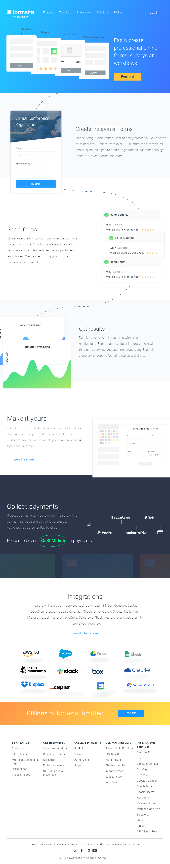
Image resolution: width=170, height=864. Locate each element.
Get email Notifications (119, 748)
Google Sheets (145, 792)
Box (139, 758)
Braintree (79, 754)
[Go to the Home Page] (21, 13)
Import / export (115, 771)
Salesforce (143, 814)
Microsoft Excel (146, 803)
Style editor (19, 748)
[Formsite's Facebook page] (82, 850)
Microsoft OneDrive (148, 809)
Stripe (77, 765)
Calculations (19, 769)
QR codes (49, 759)
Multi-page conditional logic (26, 761)
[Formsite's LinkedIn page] (88, 850)
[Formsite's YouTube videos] (95, 850)
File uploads (19, 754)
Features (48, 12)
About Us (76, 844)
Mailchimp (143, 797)
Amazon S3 (144, 752)
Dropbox (142, 775)
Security (61, 844)
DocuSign (142, 769)
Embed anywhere (53, 765)
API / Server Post (147, 831)
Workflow (111, 782)
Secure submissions (55, 748)
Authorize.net (82, 759)
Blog (102, 844)
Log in (154, 12)
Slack (140, 820)
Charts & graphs (115, 765)
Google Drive (144, 786)
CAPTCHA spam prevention (53, 773)
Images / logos (21, 774)
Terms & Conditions (41, 844)
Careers (90, 844)
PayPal (78, 748)
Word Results (114, 759)
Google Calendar (147, 780)
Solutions (102, 12)
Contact (135, 844)
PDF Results (113, 754)
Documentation (118, 844)
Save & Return (114, 776)
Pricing (117, 12)
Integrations (84, 12)
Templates (65, 12)
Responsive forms (54, 754)
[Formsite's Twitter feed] (75, 850)
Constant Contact (147, 763)
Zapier (141, 825)
